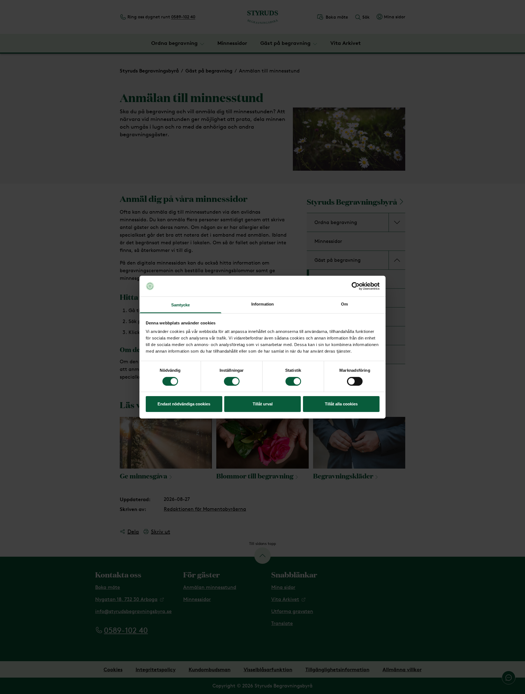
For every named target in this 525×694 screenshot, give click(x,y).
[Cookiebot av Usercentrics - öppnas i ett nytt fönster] (356, 286)
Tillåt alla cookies (341, 404)
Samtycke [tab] (180, 305)
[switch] (232, 381)
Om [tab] (344, 304)
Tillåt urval (263, 404)
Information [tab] (262, 304)
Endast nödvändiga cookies (184, 404)
